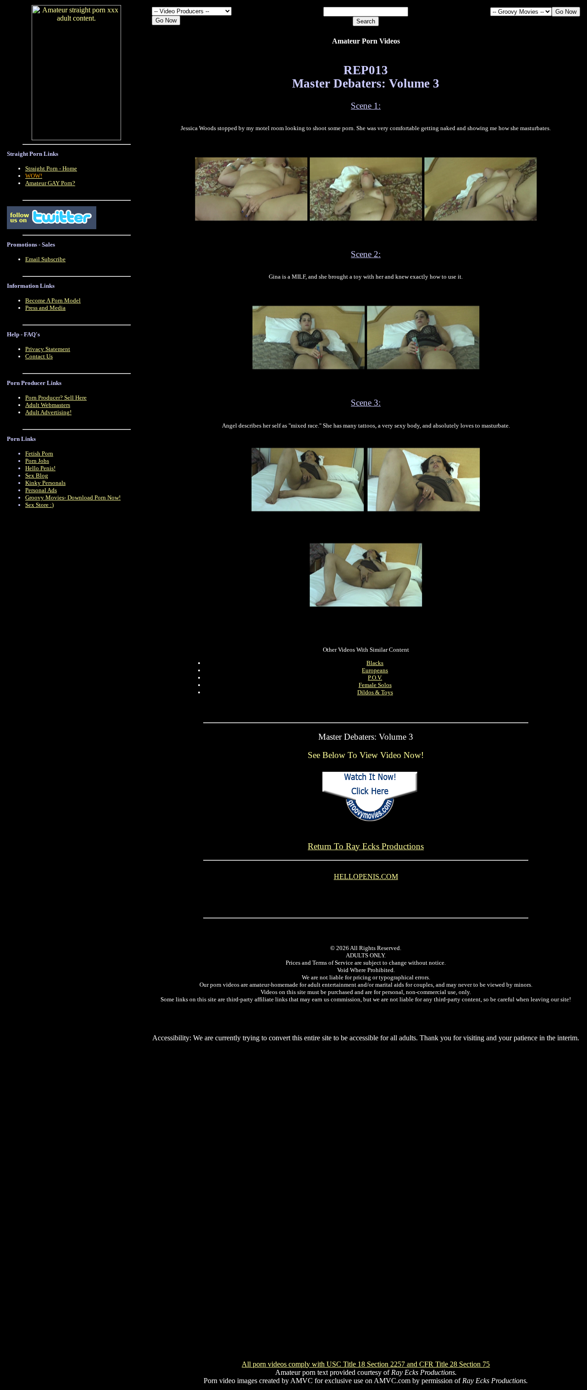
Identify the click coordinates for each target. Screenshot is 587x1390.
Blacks (374, 662)
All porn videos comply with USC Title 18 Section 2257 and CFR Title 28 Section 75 (366, 1364)
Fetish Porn (39, 453)
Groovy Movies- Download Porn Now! (73, 497)
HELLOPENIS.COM (366, 876)
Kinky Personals (45, 482)
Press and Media (45, 307)
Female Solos (375, 684)
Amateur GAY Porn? (50, 183)
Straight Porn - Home (51, 168)
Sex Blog (36, 475)
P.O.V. (375, 677)
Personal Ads (41, 490)
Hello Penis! (40, 468)
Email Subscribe (45, 259)
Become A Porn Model (53, 300)
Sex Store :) (39, 504)
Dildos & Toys (375, 692)
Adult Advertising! (48, 412)
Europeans (375, 670)
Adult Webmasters (47, 404)
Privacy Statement (47, 349)
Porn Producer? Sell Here (56, 397)
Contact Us (39, 356)
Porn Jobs (37, 460)
